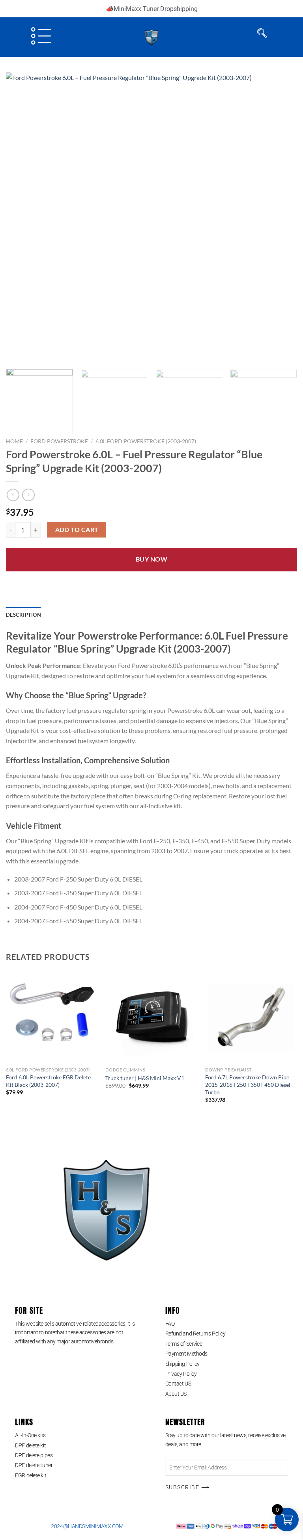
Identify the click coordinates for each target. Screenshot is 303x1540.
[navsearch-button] (262, 35)
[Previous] (22, 218)
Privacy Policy (181, 1374)
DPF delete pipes (33, 1455)
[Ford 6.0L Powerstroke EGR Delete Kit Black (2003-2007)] (52, 1017)
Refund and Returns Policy (195, 1333)
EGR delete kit (30, 1475)
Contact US (178, 1383)
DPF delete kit (30, 1445)
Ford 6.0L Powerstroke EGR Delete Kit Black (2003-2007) (48, 1081)
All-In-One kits (30, 1435)
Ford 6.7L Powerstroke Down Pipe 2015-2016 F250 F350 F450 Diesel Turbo (247, 1084)
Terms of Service (183, 1344)
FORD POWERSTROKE (59, 441)
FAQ (170, 1324)
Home (14, 441)
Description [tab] (23, 615)
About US (176, 1394)
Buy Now (151, 559)
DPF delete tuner (33, 1465)
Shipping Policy (182, 1364)
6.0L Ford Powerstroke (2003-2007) (145, 441)
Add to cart (77, 529)
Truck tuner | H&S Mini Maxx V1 (144, 1078)
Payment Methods (186, 1353)
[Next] (281, 218)
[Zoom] (16, 353)
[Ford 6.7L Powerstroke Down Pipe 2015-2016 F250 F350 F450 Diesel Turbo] (251, 1017)
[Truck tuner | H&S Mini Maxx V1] (151, 1017)
